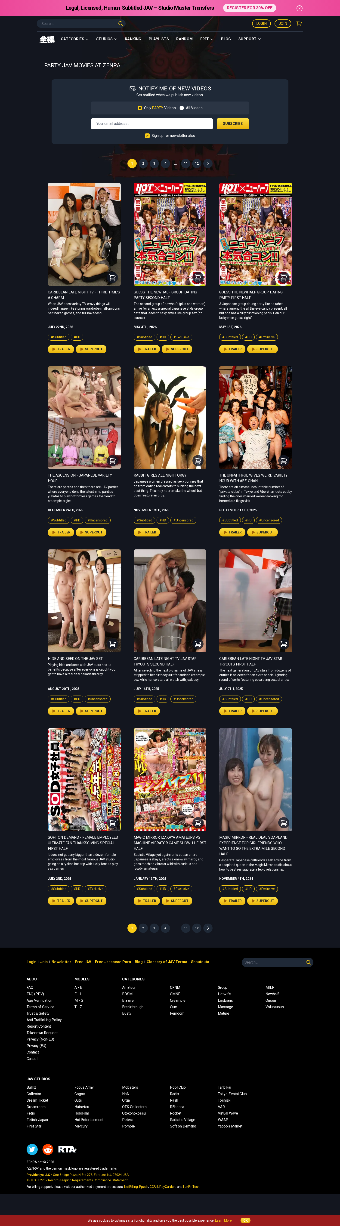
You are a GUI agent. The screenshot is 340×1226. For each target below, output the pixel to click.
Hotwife (224, 994)
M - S (78, 1000)
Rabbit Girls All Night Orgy (160, 475)
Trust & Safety (38, 1013)
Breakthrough (132, 1007)
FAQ (30, 987)
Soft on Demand (183, 1126)
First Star (34, 1126)
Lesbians (225, 1000)
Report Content (39, 1026)
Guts (78, 1100)
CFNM (175, 987)
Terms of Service (40, 1007)
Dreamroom (36, 1107)
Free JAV (83, 962)
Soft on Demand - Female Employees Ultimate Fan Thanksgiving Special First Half (83, 843)
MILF (270, 987)
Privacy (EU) (36, 1046)
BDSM (127, 994)
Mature (223, 1013)
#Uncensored (98, 520)
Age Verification (39, 1000)
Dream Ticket (37, 1100)
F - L (78, 994)
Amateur (129, 987)
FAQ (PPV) (35, 994)
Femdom (177, 1013)
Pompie (128, 1126)
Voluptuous (275, 1007)
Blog (226, 39)
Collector (34, 1094)
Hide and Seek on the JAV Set (75, 658)
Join (283, 23)
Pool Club (178, 1087)
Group (222, 987)
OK (245, 1220)
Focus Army (84, 1087)
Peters (127, 1120)
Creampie (177, 1000)
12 (197, 163)
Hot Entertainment (88, 1120)
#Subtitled (58, 337)
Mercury (81, 1126)
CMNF (175, 994)
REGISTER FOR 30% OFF (249, 7)
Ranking (133, 39)
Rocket (175, 1113)
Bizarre (128, 1000)
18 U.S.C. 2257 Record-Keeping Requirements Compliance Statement (77, 1180)
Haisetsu (81, 1107)
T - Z (78, 1007)
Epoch (143, 1187)
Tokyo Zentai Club (232, 1094)
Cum (173, 1007)
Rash (174, 1100)
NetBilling (131, 1187)
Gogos (79, 1094)
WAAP (223, 1120)
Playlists (159, 39)
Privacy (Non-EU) (40, 1039)
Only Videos (160, 108)
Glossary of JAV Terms (167, 962)
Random (184, 39)
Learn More (223, 1220)
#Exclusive (181, 337)
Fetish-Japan (37, 1120)
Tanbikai (224, 1087)
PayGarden (167, 1187)
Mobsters (130, 1087)
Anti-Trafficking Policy (44, 1020)
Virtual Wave (228, 1113)
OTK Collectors (134, 1107)
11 (186, 163)
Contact (33, 1052)
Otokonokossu (134, 1113)
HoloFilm (81, 1113)
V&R (221, 1107)
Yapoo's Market (230, 1126)
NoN (125, 1094)
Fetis (31, 1113)
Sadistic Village (182, 1120)
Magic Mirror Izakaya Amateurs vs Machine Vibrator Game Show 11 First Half (170, 843)
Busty (126, 1013)
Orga (126, 1100)
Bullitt (31, 1087)
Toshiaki (224, 1100)
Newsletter (61, 962)
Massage (225, 1007)
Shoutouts (200, 962)
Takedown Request (42, 1033)
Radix (174, 1094)
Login (261, 23)
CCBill (154, 1187)
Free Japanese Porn (113, 962)
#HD (77, 337)
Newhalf (272, 994)
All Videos (194, 108)
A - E (78, 987)
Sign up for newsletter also (173, 135)
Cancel (32, 1059)
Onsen (271, 1000)
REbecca (177, 1107)
